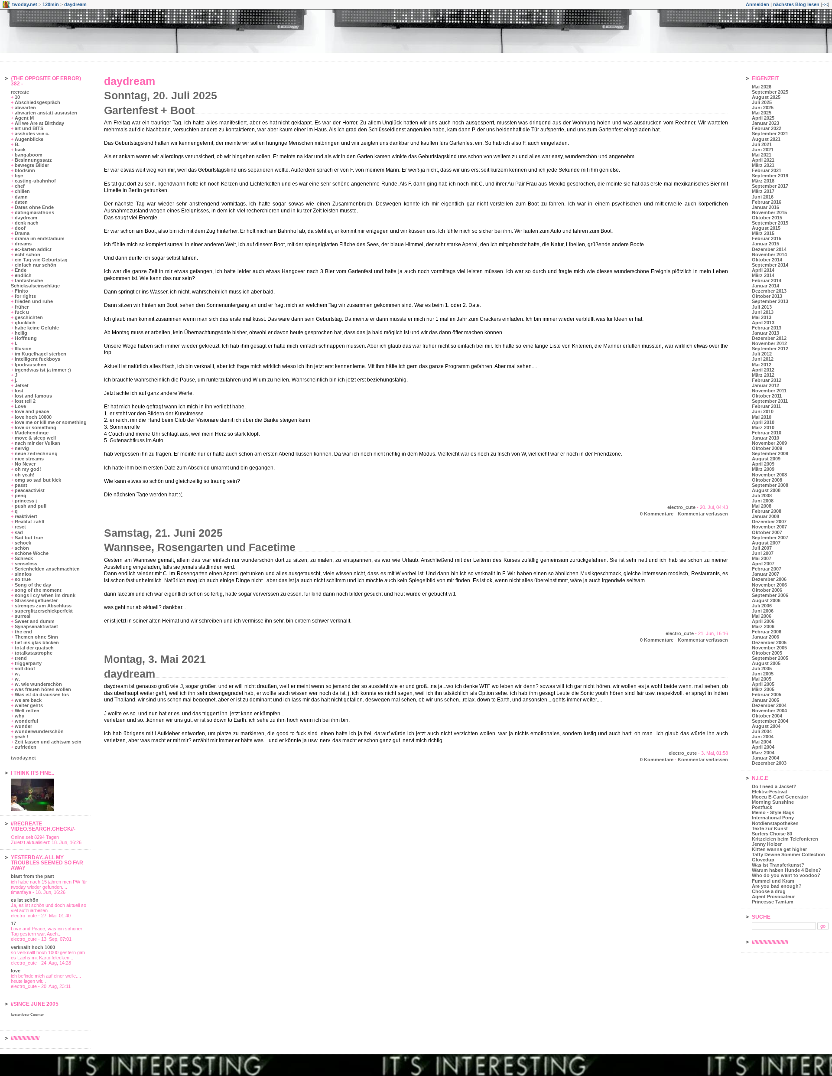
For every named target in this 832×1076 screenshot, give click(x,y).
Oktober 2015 (767, 217)
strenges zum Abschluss (43, 605)
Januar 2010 (765, 437)
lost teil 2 (25, 401)
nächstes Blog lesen (796, 4)
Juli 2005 (762, 668)
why (19, 715)
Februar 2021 (766, 170)
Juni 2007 (763, 553)
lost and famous (33, 395)
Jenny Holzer (767, 844)
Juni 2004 (763, 736)
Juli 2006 (762, 605)
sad (19, 532)
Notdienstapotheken (775, 823)
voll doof (25, 668)
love (15, 970)
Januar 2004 (765, 757)
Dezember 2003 (769, 763)
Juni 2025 (763, 107)
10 (17, 97)
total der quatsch (34, 647)
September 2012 (770, 348)
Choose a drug (769, 891)
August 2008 (766, 490)
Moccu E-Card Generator (780, 796)
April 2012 (763, 369)
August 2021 (766, 139)
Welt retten (27, 710)
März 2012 (763, 375)
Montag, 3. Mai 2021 (155, 659)
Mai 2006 (761, 616)
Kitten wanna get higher (779, 849)
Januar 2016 (765, 207)
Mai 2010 (761, 417)
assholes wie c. (32, 133)
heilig (21, 333)
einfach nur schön (35, 264)
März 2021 (763, 165)
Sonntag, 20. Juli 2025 (160, 95)
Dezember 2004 (769, 705)
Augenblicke (29, 139)
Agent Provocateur (773, 896)
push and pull (30, 506)
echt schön (27, 254)
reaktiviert (26, 516)
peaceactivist (30, 490)
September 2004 (770, 721)
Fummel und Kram (773, 881)
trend (21, 658)
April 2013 (763, 322)
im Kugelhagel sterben (40, 353)
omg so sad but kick (38, 480)
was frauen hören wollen (43, 689)
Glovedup (763, 859)
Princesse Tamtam (772, 901)
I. (16, 343)
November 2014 (769, 254)
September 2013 (770, 301)
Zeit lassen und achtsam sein (48, 741)
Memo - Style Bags (773, 812)
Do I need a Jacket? (774, 786)
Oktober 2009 (767, 448)
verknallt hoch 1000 (33, 947)
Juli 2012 (762, 353)
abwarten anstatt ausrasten (46, 112)
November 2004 (769, 710)
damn (21, 196)
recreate (20, 92)
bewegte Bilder (32, 165)
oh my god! (28, 469)
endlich (23, 275)
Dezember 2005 (769, 642)
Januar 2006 (765, 636)
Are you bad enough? (777, 886)
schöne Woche (32, 553)
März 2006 (763, 626)
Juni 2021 (763, 149)
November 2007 (769, 526)
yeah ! (22, 736)
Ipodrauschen (30, 364)
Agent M (24, 118)
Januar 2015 (765, 243)
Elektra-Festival (769, 791)
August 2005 (766, 663)
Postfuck (762, 807)
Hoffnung (26, 338)
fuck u (22, 312)
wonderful (26, 721)
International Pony (773, 817)
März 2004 (763, 752)
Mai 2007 (761, 558)
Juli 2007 (762, 548)
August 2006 (766, 600)
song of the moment (38, 590)
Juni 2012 (763, 359)
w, (17, 673)
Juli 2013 (762, 307)
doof (20, 228)
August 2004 (766, 726)
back (20, 149)
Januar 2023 (765, 123)
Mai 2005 (761, 678)
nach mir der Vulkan (37, 443)
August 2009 (766, 458)
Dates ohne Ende (34, 207)
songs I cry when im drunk (45, 595)
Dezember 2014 (769, 249)
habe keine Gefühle (37, 327)
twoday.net (24, 4)
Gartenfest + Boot (149, 110)
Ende (20, 270)
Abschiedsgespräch (37, 102)
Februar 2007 (766, 568)
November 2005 (769, 647)
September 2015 (770, 222)
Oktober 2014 (767, 259)
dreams (23, 243)
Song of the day (33, 584)
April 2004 (763, 747)
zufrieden (25, 747)
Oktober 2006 (767, 590)
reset (20, 526)
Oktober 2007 (767, 532)
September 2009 (770, 453)
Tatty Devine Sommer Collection (788, 854)
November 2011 (769, 390)
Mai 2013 (761, 317)
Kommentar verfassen (703, 513)
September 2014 (770, 264)
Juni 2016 (763, 196)
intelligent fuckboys (37, 359)
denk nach (27, 222)
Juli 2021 (762, 144)
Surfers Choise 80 (772, 833)
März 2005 (763, 689)
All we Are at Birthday (39, 123)
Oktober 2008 (767, 480)
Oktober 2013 (767, 296)
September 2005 (770, 658)
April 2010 (763, 422)
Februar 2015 (766, 238)
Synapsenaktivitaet (36, 626)
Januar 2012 (765, 385)
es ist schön (25, 900)
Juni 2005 (763, 673)
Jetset (22, 385)
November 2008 (769, 474)
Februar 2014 (766, 280)
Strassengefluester (36, 600)
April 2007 (763, 563)
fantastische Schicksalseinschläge (35, 283)
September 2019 (770, 175)
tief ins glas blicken (37, 642)
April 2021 (763, 160)
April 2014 (763, 270)
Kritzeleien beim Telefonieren (785, 838)
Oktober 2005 (767, 652)
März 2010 (763, 427)
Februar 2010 (766, 432)
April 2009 (763, 463)
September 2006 (770, 595)
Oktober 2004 (767, 715)
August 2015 (766, 228)
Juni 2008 (763, 500)
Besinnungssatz (33, 160)
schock (23, 542)
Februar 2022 (766, 128)
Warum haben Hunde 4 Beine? (786, 870)
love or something (35, 427)
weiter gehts (29, 705)
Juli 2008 (762, 495)
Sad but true (29, 537)
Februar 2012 (766, 380)
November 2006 (769, 584)
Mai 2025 (761, 112)
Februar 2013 (766, 327)
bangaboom (28, 154)
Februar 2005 (766, 694)
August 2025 (766, 97)
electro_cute (681, 507)
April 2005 (763, 684)
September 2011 (770, 401)
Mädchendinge (32, 432)
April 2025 (763, 118)
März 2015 (763, 233)
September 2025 (770, 92)
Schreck (24, 558)
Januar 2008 (765, 516)
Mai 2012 (761, 364)
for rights (25, 296)
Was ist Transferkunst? (778, 864)
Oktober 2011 (767, 395)
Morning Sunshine (773, 802)
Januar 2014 (765, 285)
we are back (28, 700)
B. (17, 144)
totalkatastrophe (33, 652)
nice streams (29, 458)
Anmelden (757, 4)
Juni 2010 (763, 411)
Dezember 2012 (769, 338)
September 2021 (770, 133)
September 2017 (770, 186)
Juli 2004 (762, 731)
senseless (26, 563)
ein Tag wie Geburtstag (41, 259)
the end (23, 631)
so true (23, 579)
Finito (21, 290)
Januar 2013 (765, 333)
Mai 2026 (761, 86)
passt (21, 485)
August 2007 (766, 542)
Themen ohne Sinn (36, 636)
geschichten (29, 317)
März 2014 (763, 275)
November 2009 (769, 443)
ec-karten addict (33, 249)
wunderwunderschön (39, 731)
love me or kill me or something (51, 422)
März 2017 (763, 191)
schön (22, 548)
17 (13, 923)
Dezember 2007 (769, 521)
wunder (23, 726)
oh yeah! (25, 474)
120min (50, 4)
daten (21, 202)
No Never (25, 463)
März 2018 (763, 180)
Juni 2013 (763, 312)
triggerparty (28, 663)
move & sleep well (35, 437)
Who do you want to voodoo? (786, 875)
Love (20, 406)
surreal (22, 616)
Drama (22, 233)
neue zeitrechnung (36, 453)
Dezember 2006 (769, 579)
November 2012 (769, 343)
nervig (22, 448)
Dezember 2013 (769, 290)
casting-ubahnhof (35, 180)
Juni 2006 (763, 610)
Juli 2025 (762, 102)
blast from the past (32, 876)
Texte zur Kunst (770, 828)
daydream (75, 4)
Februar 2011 (766, 406)
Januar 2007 (765, 574)
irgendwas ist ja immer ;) (43, 369)
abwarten (25, 107)
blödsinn (25, 170)
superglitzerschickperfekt (44, 610)
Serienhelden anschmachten (47, 568)
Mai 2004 (761, 741)
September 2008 (770, 485)
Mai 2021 (761, 154)
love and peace (32, 411)
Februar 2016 (766, 202)
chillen (22, 191)
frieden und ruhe (34, 301)
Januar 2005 (765, 700)
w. (17, 678)
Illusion (23, 348)
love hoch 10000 (33, 417)
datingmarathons (34, 212)
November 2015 (769, 212)
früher (22, 307)
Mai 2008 (761, 506)
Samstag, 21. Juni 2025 (163, 533)
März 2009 (763, 469)
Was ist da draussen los (42, 694)
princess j (26, 500)
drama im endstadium (40, 238)
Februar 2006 (766, 631)
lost (19, 390)
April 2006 (763, 621)
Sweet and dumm (35, 621)
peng (20, 495)
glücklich (25, 322)
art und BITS (29, 128)
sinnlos (23, 574)
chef (20, 186)
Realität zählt (30, 521)
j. (16, 380)
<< (825, 4)
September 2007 (770, 537)
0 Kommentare (656, 513)
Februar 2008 (766, 511)
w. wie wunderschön (38, 684)
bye (19, 175)
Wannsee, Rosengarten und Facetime (200, 547)
